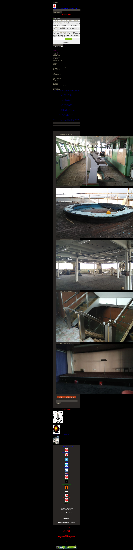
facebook (54, 75)
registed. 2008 (55, 80)
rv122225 (54, 81)
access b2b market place (57, 65)
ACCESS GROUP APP (66, 452)
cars (53, 70)
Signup (58, 18)
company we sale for (56, 71)
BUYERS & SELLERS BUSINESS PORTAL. (64, 32)
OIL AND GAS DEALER (57, 60)
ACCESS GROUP (66, 497)
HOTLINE (55, 44)
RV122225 (55, 3)
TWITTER (67, 462)
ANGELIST (66, 485)
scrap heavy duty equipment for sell (59, 85)
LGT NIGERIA (66, 502)
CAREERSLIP (66, 456)
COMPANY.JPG (56, 54)
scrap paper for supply (57, 86)
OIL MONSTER (66, 490)
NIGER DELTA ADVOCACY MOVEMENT (61, 434)
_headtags (54, 64)
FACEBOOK (66, 467)
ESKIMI (66, 474)
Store (54, 62)
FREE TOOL (60, 44)
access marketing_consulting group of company (62, 67)
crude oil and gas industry (57, 74)
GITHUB (66, 493)
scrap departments (56, 84)
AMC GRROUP (56, 53)
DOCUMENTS (55, 58)
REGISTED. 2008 (56, 2)
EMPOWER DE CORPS (66, 484)
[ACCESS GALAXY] (56, 439)
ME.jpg (54, 59)
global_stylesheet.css (57, 78)
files (53, 76)
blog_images (55, 68)
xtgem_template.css (56, 89)
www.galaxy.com (56, 88)
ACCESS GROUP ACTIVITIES (61, 22)
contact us (54, 73)
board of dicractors (56, 69)
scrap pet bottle (55, 83)
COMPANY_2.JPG (56, 57)
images (54, 79)
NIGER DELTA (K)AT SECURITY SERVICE (61, 423)
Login (55, 18)
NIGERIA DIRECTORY (66, 479)
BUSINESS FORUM (59, 27)
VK (66, 472)
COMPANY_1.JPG (56, 55)
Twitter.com (55, 63)
